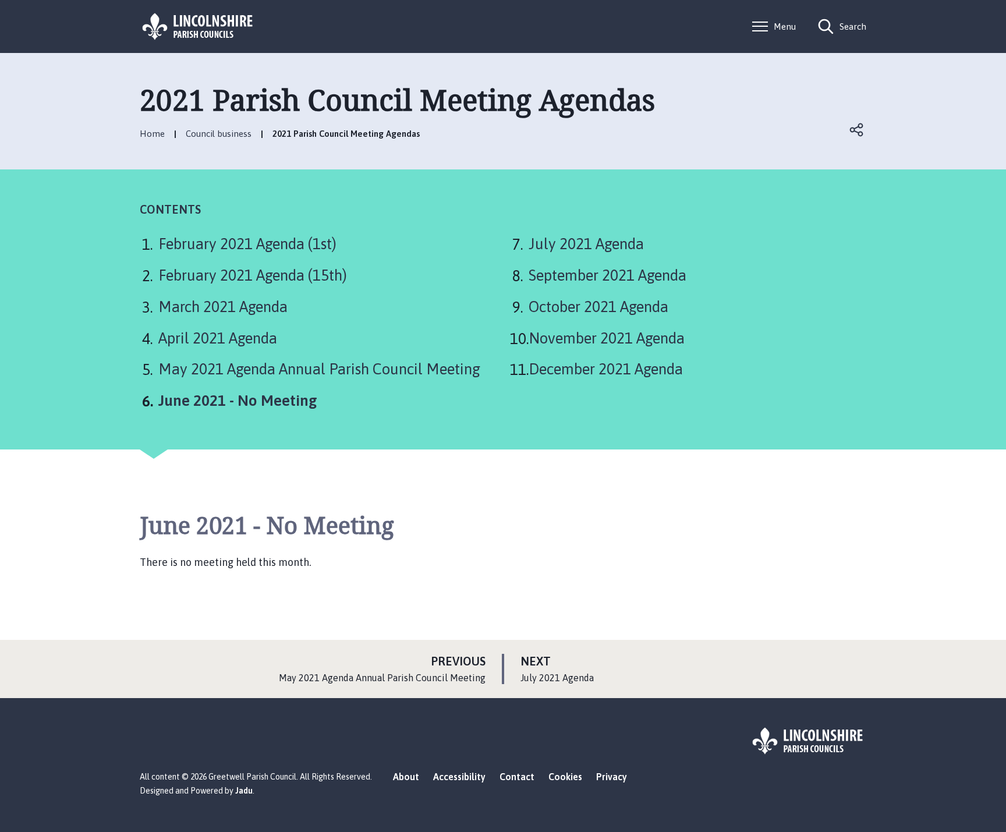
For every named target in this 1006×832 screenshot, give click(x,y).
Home (152, 134)
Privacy (611, 776)
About (406, 776)
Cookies (565, 776)
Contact (517, 776)
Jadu (244, 790)
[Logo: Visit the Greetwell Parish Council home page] (198, 26)
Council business (219, 134)
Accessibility (459, 776)
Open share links (857, 130)
